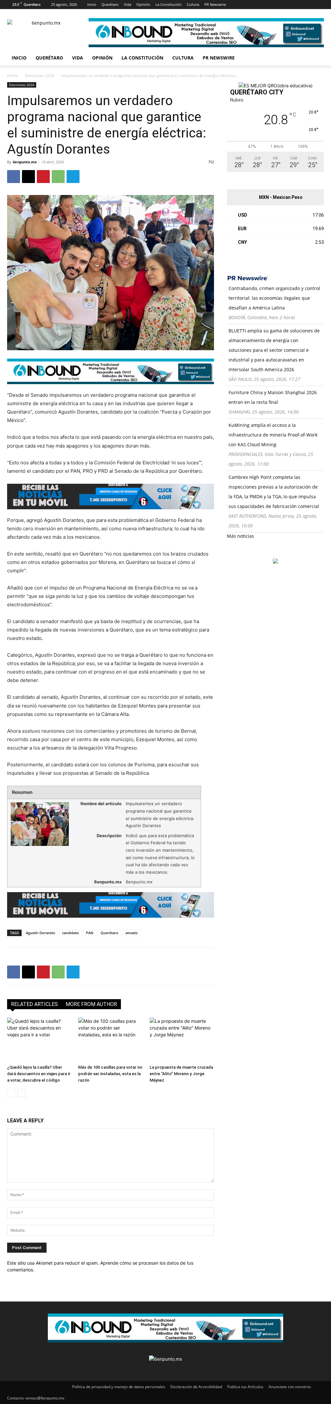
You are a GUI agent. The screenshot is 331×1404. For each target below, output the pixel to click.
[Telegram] (73, 176)
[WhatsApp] (58, 176)
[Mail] (262, 4)
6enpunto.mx (25, 161)
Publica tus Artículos (245, 1386)
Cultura (193, 4)
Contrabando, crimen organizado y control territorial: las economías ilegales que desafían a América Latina (274, 298)
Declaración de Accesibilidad (196, 1386)
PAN (89, 932)
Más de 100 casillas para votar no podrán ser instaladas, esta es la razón (110, 1074)
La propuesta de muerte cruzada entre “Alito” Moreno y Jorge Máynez (181, 1074)
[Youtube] (294, 4)
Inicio (91, 4)
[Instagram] (252, 4)
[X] (284, 4)
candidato (70, 932)
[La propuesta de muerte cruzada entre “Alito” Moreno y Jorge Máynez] (182, 1040)
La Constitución (168, 4)
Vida (127, 4)
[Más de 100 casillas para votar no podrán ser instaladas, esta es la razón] (110, 1040)
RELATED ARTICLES (34, 1004)
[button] (316, 58)
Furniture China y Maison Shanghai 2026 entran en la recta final (273, 397)
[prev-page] (11, 1093)
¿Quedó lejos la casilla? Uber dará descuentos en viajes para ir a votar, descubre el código (38, 1074)
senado (131, 932)
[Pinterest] (273, 4)
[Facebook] (241, 4)
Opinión (143, 4)
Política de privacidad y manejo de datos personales (118, 1386)
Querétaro (110, 4)
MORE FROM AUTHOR (91, 1004)
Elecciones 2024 (39, 75)
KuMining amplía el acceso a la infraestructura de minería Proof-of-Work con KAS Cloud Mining (273, 435)
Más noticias (240, 536)
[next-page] (21, 1093)
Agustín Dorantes (40, 932)
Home (12, 75)
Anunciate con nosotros (290, 1386)
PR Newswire (215, 4)
